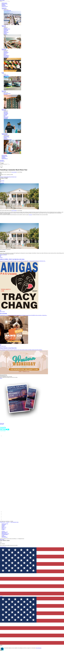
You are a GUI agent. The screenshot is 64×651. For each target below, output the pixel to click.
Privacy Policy (2, 539)
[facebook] (2, 435)
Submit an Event (4, 155)
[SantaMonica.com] (4, 433)
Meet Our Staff (4, 532)
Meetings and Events (5, 523)
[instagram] (2, 513)
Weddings (3, 4)
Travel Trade (4, 5)
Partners (3, 526)
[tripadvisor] (2, 519)
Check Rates (5, 94)
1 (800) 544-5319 (2, 522)
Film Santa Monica (4, 3)
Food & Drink (4, 49)
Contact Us (7, 522)
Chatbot (3, 529)
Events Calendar (14, 210)
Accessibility (4, 528)
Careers (3, 535)
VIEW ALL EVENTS (3, 254)
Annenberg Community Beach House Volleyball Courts (8, 176)
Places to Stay (4, 90)
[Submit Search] (9, 164)
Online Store (4, 536)
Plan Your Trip (4, 109)
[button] (32, 621)
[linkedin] (2, 516)
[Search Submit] (9, 1)
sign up (1, 378)
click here (30, 214)
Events (3, 72)
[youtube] (2, 514)
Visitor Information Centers (14, 522)
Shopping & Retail (4, 133)
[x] (33, 511)
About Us (3, 531)
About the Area (4, 8)
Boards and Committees (5, 533)
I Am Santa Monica (5, 534)
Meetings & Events (5, 6)
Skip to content (2, 0)
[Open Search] (4, 161)
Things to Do (4, 25)
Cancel (2, 163)
